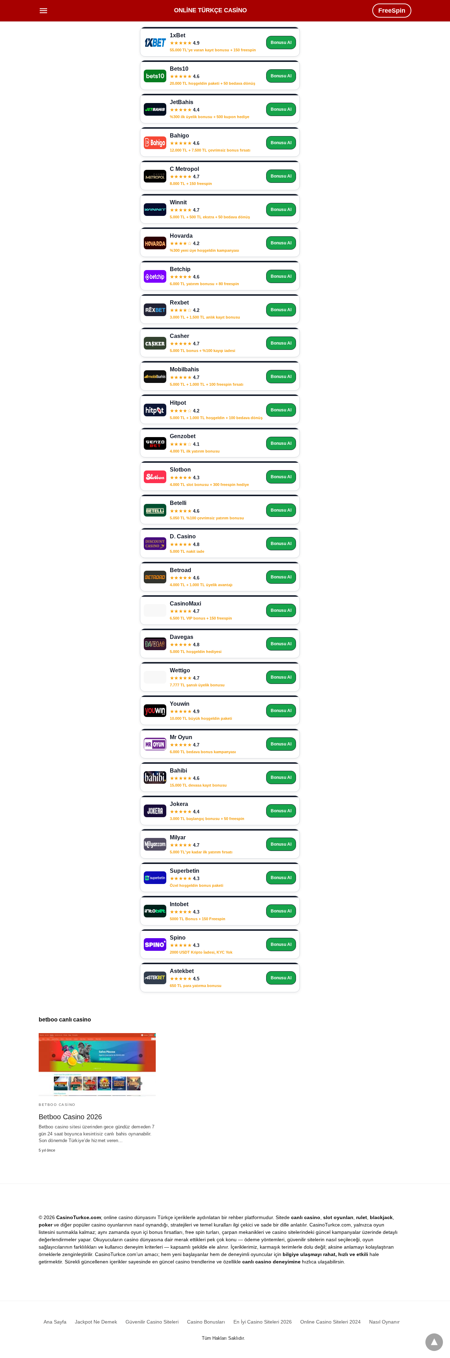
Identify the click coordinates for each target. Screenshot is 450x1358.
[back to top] (434, 1342)
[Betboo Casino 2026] (97, 1065)
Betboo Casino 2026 (70, 1117)
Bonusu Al (281, 42)
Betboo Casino (57, 1105)
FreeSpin (391, 10)
